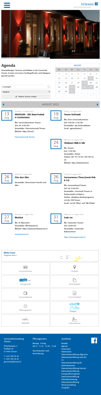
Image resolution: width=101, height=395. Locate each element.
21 (97, 83)
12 (85, 78)
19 (85, 83)
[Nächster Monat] (97, 105)
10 (72, 78)
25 (78, 87)
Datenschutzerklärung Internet (73, 368)
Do (78, 70)
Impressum (66, 349)
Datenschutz (66, 352)
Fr (84, 70)
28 (97, 87)
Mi (72, 70)
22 (59, 87)
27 (91, 87)
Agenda (64, 346)
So (97, 70)
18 (78, 83)
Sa (91, 70)
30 (66, 91)
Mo (59, 70)
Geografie (65, 388)
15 (59, 83)
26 (85, 87)
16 (66, 83)
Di (66, 70)
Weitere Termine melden (27, 97)
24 (72, 87)
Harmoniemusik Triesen (25, 137)
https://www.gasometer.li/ (74, 237)
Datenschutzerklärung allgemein (74, 354)
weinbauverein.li (22, 234)
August (77, 65)
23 (66, 87)
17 (72, 83)
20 (91, 83)
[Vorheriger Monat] (3, 105)
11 (78, 78)
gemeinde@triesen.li (12, 362)
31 (72, 91)
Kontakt (64, 343)
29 (59, 91)
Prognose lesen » (10, 255)
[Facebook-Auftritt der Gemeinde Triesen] (94, 343)
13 (91, 78)
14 (97, 78)
